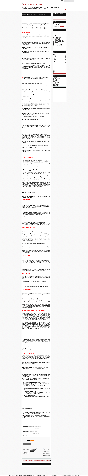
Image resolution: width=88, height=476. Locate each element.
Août (55, 55)
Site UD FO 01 (55, 79)
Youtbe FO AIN (55, 85)
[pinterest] (62, 0)
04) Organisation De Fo (56, 35)
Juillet (55, 56)
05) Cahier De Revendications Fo (58, 36)
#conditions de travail (42, 435)
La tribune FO (55, 83)
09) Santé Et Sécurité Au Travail (58, 40)
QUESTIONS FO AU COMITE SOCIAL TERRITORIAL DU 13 (34, 426)
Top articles (44, 475)
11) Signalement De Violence (57, 42)
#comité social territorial (36, 435)
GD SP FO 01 (55, 77)
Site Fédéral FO (55, 80)
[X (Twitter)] (61, 0)
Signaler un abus (53, 475)
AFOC (54, 81)
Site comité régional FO (56, 78)
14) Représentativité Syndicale (58, 45)
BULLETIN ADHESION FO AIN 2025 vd (32, 431)
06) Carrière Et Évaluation (57, 37)
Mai (54, 58)
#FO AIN (25, 435)
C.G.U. (58, 475)
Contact (48, 475)
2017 (54, 72)
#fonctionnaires (48, 435)
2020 (54, 69)
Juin (54, 57)
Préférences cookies (75, 475)
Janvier (55, 62)
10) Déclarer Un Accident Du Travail (58, 41)
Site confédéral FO (56, 82)
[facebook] (59, 0)
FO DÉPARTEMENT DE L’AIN (32, 4)
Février (55, 61)
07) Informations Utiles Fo (57, 38)
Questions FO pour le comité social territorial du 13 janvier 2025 (33, 14)
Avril (55, 59)
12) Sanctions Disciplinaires (57, 43)
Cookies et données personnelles (65, 475)
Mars (55, 60)
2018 (54, 71)
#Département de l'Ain (30, 435)
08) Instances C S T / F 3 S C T (58, 39)
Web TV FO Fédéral (56, 84)
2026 (54, 54)
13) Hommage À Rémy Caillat (57, 44)
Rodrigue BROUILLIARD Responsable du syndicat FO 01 (23, 475)
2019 (54, 70)
